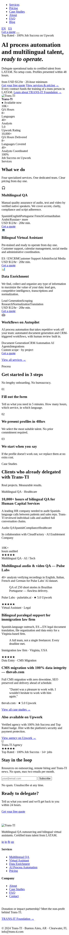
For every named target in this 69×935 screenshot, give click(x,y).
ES (10, 28)
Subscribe (44, 778)
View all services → (14, 359)
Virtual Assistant (19, 860)
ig (3, 841)
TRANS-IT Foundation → (18, 918)
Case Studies (17, 11)
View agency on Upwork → (19, 738)
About (13, 15)
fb (9, 841)
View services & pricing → (42, 85)
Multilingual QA (19, 857)
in (6, 841)
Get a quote (9, 32)
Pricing (13, 8)
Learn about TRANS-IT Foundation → (38, 92)
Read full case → (12, 544)
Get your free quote (13, 85)
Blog (12, 22)
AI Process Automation (23, 867)
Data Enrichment (19, 864)
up (12, 841)
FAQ (12, 18)
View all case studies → (16, 709)
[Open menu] (17, 33)
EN (4, 28)
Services (14, 4)
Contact (14, 896)
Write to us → (28, 925)
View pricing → (35, 811)
